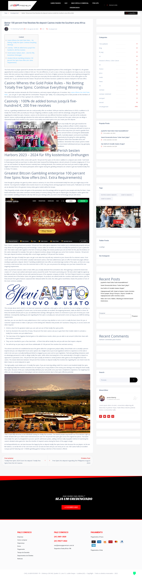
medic (101, 77)
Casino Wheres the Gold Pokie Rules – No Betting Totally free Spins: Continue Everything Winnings (21, 42)
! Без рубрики (103, 44)
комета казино (106, 199)
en (100, 65)
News (101, 81)
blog (100, 48)
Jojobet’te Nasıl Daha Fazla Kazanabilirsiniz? (114, 131)
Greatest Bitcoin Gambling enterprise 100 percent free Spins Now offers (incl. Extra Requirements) (20, 60)
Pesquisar (102, 313)
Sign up (118, 222)
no (100, 86)
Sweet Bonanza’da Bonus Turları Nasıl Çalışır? (115, 137)
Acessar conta (113, 5)
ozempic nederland (105, 94)
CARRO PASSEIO (56, 3)
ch (100, 56)
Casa (5, 13)
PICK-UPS (95, 3)
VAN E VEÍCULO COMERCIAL (80, 3)
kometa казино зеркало (109, 195)
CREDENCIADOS (75, 7)
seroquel (102, 98)
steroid (101, 102)
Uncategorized (14, 13)
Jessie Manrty (111, 397)
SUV (66, 3)
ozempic (101, 90)
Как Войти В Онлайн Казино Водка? (113, 144)
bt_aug (101, 52)
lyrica (100, 73)
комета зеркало (126, 195)
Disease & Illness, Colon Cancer (109, 61)
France (101, 69)
